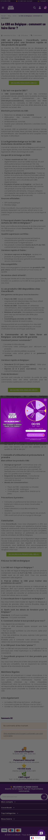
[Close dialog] (45, 400)
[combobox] (37, 838)
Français (38, 838)
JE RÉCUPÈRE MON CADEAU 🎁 (35, 435)
